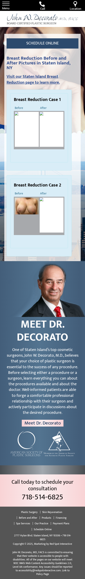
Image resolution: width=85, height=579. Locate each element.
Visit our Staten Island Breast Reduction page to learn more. (33, 79)
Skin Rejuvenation (52, 512)
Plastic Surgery (29, 512)
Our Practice (41, 523)
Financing (61, 517)
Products (46, 517)
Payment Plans (61, 523)
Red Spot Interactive (61, 544)
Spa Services (23, 523)
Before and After (28, 517)
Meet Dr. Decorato (42, 423)
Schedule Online (42, 43)
